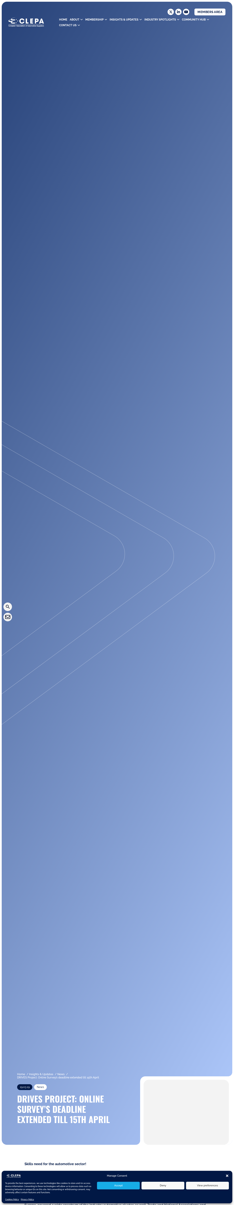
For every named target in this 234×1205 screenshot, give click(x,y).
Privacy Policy (27, 1199)
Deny (163, 1185)
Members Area (210, 12)
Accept (118, 1185)
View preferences (207, 1185)
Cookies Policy (12, 1199)
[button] (227, 1175)
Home (63, 19)
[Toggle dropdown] (81, 19)
